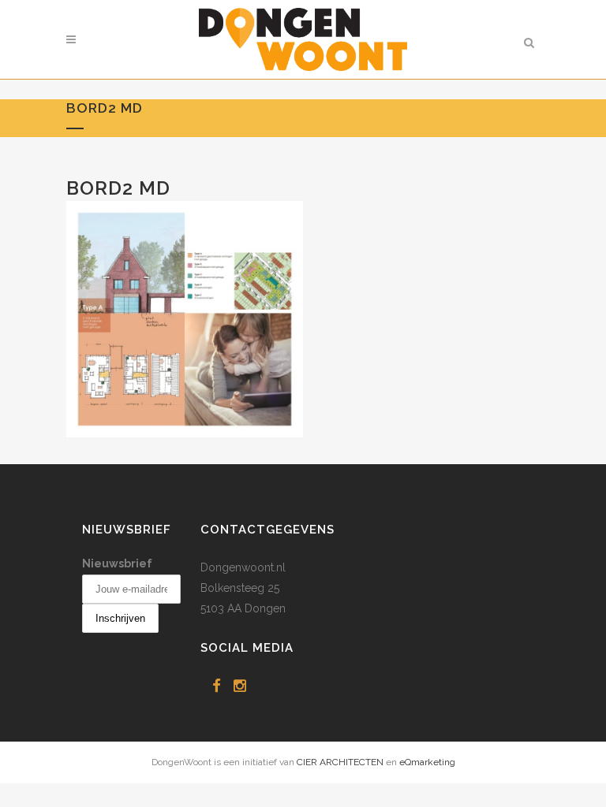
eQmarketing (427, 762)
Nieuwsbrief (117, 563)
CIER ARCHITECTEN (340, 762)
